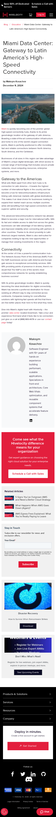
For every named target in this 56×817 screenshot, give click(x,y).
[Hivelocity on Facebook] (12, 774)
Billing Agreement (23, 808)
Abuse (35, 808)
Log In (41, 14)
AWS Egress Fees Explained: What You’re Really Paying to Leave (33, 515)
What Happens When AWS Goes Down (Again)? (32, 507)
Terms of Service (42, 802)
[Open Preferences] (4, 812)
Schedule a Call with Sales (42, 5)
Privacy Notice (28, 802)
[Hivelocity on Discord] (28, 779)
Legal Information (13, 802)
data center (14, 313)
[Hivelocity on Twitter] (23, 774)
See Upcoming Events (28, 672)
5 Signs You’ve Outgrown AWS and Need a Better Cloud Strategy (32, 498)
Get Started (29, 745)
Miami (4, 129)
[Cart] (30, 15)
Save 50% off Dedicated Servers (16, 5)
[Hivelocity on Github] (43, 774)
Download (28, 626)
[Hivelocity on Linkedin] (33, 774)
